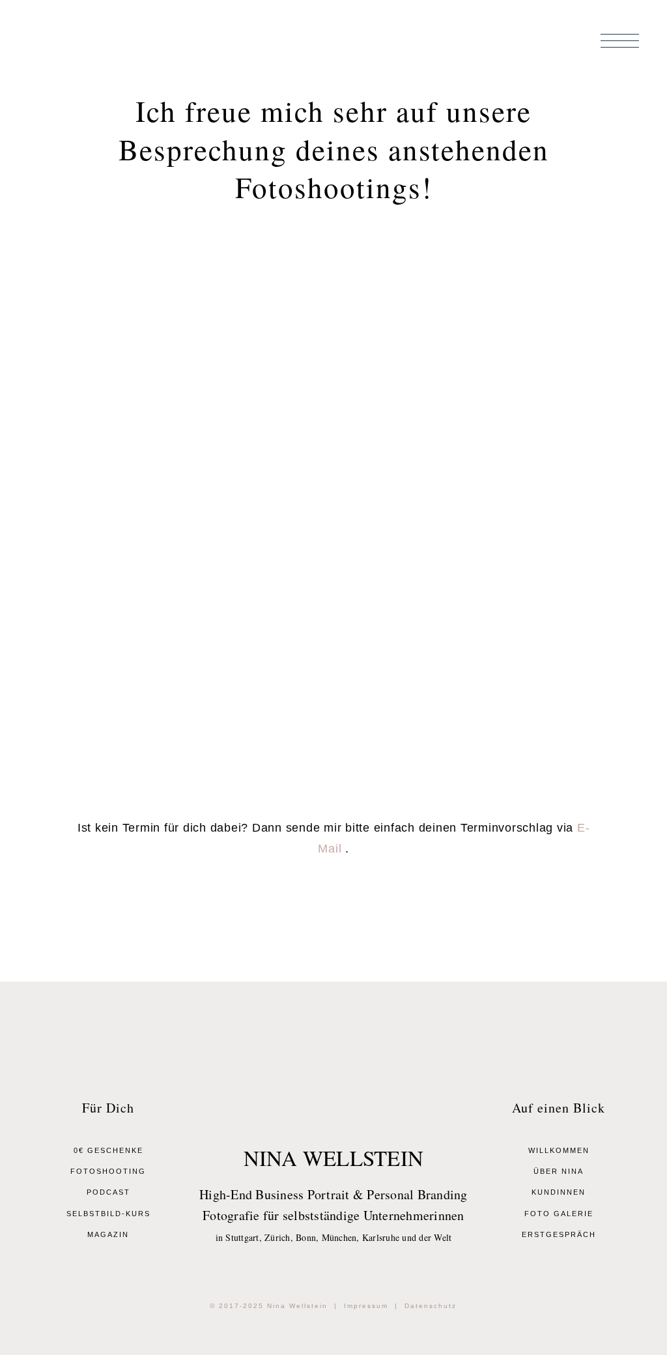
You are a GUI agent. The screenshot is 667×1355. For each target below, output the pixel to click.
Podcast (108, 1192)
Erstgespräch (559, 1234)
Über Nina (558, 1171)
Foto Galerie (558, 1213)
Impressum (366, 1305)
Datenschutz (430, 1305)
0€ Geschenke (108, 1150)
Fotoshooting (108, 1171)
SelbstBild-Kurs (108, 1213)
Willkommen (558, 1150)
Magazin (108, 1234)
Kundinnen (559, 1192)
